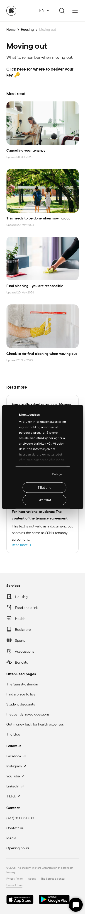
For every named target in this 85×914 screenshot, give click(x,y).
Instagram (14, 766)
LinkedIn (12, 786)
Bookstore (23, 629)
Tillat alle (44, 487)
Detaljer (57, 474)
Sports (20, 640)
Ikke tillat (44, 500)
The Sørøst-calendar (22, 684)
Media (11, 838)
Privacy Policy (14, 878)
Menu (75, 10)
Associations (24, 651)
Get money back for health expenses (35, 724)
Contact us (15, 828)
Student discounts (20, 704)
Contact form (14, 885)
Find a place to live (21, 694)
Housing (21, 597)
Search (61, 11)
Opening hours (17, 848)
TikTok (11, 796)
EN (41, 10)
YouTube (13, 776)
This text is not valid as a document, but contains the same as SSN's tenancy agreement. (42, 528)
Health (20, 618)
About (31, 878)
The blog (13, 734)
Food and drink (26, 608)
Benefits (21, 662)
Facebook (13, 756)
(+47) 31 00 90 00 (20, 818)
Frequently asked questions (27, 714)
